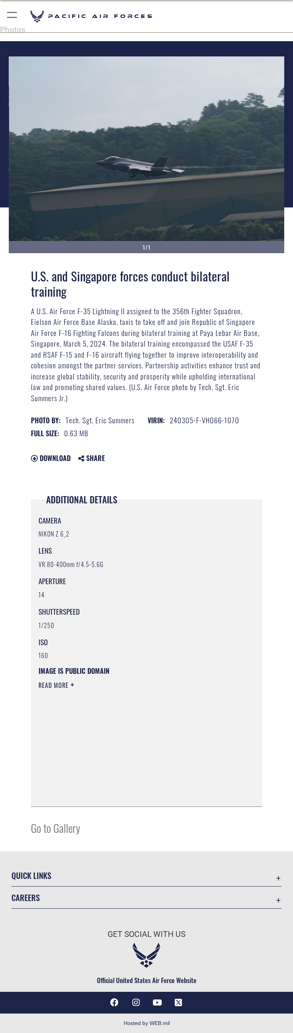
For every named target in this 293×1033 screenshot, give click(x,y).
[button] (12, 16)
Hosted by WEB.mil (147, 1023)
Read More (55, 685)
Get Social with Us (146, 934)
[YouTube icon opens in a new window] (157, 1002)
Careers (25, 897)
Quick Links (31, 875)
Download (54, 458)
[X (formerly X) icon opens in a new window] (178, 1002)
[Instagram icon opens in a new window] (136, 1002)
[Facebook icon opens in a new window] (114, 1002)
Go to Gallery (55, 827)
